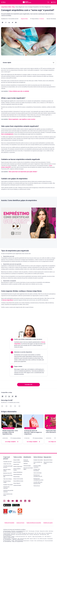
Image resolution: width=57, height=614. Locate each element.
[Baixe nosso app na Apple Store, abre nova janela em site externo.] (7, 506)
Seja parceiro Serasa (48, 460)
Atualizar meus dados (8, 484)
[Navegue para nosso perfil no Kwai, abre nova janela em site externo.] (29, 501)
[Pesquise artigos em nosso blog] (48, 2)
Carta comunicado (37, 472)
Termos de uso (37, 485)
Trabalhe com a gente (48, 522)
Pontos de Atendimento (26, 460)
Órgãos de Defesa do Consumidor (34, 522)
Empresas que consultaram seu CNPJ (38, 479)
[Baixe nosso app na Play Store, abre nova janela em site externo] (16, 506)
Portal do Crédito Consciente (37, 466)
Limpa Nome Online (6, 7)
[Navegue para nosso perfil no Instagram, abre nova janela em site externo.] (4, 501)
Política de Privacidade (9, 522)
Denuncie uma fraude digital (28, 468)
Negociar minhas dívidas (7, 470)
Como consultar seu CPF (38, 463)
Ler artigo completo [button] (10, 441)
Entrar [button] (54, 2)
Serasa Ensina (16, 476)
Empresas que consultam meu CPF (38, 475)
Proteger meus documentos (37, 470)
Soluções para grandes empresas (8, 491)
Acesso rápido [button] (7, 62)
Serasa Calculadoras (17, 472)
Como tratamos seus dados (7, 494)
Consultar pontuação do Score (8, 466)
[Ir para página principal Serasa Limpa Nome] (27, 2)
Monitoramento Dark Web (7, 476)
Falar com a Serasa (7, 478)
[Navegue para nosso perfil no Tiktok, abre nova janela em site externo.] (8, 501)
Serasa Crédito (16, 460)
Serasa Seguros (16, 483)
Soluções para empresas (6, 487)
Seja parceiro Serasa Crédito (48, 463)
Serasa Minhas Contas (18, 481)
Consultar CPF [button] (28, 384)
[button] (2, 22)
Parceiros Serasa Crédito (7, 482)
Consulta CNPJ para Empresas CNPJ (38, 483)
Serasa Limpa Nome (17, 466)
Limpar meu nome (7, 463)
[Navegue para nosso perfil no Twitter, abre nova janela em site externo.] (17, 501)
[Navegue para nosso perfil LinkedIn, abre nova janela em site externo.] (25, 501)
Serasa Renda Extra (17, 474)
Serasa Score (16, 464)
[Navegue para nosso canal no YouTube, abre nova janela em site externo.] (13, 501)
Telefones (25, 463)
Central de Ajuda (27, 465)
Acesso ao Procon (20, 522)
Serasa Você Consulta (18, 478)
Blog (13, 7)
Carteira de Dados (17, 485)
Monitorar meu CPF (7, 473)
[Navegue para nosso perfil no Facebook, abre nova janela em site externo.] (21, 501)
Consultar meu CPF (7, 461)
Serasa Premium (17, 462)
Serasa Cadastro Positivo (17, 469)
